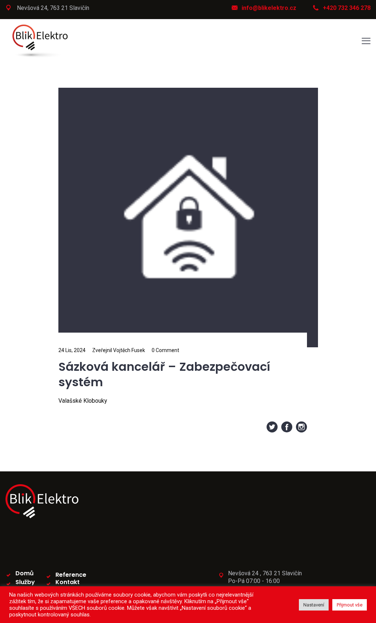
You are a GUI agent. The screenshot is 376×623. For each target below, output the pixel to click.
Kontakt (67, 582)
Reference (70, 575)
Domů (24, 573)
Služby (25, 582)
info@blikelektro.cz (269, 7)
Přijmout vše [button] (349, 605)
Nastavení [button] (313, 605)
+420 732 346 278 (346, 7)
